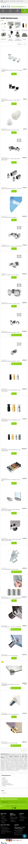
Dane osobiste (4, 820)
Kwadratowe (3, 39)
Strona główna (6, 1)
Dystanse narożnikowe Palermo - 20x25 (10, 361)
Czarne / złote (24, 30)
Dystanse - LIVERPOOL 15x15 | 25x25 (10, 274)
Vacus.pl (3, 833)
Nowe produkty (23, 817)
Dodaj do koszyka (17, 334)
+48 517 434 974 (19, 832)
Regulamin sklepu (20, 1)
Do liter (3, 30)
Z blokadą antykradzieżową (18, 40)
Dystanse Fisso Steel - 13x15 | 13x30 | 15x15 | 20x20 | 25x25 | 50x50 (11, 540)
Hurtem (24, 39)
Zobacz (14, 73)
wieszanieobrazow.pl (5, 828)
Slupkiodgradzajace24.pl (6, 831)
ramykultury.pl (4, 827)
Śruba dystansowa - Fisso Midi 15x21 (9, 655)
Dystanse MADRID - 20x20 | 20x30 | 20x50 (11, 246)
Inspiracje (4, 793)
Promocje (22, 819)
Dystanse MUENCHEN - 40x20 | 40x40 (10, 303)
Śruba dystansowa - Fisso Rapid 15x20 (10, 714)
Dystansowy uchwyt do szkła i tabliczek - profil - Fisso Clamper (10, 510)
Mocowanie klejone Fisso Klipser (9, 217)
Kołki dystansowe (6, 775)
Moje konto (3, 816)
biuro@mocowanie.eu (20, 834)
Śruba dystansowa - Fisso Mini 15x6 (9, 743)
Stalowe (10, 30)
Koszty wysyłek (13, 1)
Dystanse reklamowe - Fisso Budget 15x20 (11, 598)
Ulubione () (3, 2)
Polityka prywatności (13, 821)
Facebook (22, 820)
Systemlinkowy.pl (4, 830)
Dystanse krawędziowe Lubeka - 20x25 (10, 332)
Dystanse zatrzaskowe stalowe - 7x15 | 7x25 (11, 188)
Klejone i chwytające (10, 40)
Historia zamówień (3, 822)
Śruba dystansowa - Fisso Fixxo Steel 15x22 (11, 626)
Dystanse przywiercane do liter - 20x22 (10, 129)
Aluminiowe (17, 30)
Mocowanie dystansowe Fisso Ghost (9, 569)
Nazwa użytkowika (3, 818)
